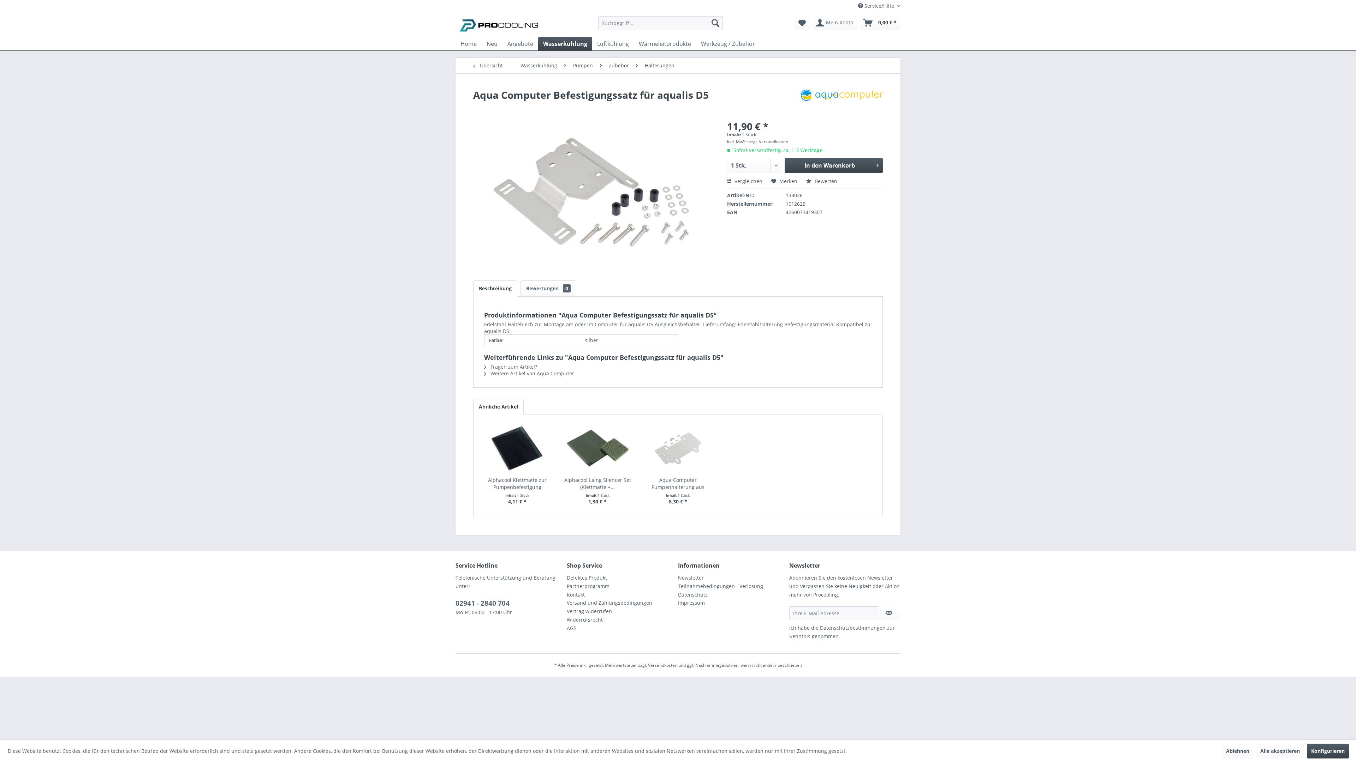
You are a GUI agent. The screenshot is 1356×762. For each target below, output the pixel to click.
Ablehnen (1237, 751)
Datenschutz (693, 594)
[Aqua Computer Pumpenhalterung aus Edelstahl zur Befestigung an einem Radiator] (678, 448)
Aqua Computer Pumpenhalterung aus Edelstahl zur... (678, 484)
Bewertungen (547, 288)
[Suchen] (715, 23)
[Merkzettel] (802, 23)
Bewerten (825, 181)
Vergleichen (747, 181)
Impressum (691, 602)
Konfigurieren (1328, 751)
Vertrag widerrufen (589, 611)
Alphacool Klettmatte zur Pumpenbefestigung (517, 483)
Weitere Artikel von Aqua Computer (531, 373)
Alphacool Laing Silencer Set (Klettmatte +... (597, 483)
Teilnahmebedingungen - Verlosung (720, 586)
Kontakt (576, 594)
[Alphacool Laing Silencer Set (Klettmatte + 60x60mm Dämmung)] (598, 448)
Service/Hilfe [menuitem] (879, 5)
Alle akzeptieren (1280, 751)
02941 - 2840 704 (483, 603)
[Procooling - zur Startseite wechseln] (499, 25)
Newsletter (691, 577)
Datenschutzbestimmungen (853, 627)
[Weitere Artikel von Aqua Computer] (842, 102)
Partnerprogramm (588, 586)
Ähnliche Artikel (498, 406)
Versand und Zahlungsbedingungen (609, 602)
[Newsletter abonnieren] (889, 613)
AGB (572, 628)
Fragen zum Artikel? (513, 366)
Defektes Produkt (587, 577)
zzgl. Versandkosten (768, 142)
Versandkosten (662, 665)
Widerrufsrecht (585, 619)
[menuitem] (660, 26)
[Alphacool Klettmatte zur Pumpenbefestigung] (517, 448)
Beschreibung (495, 288)
